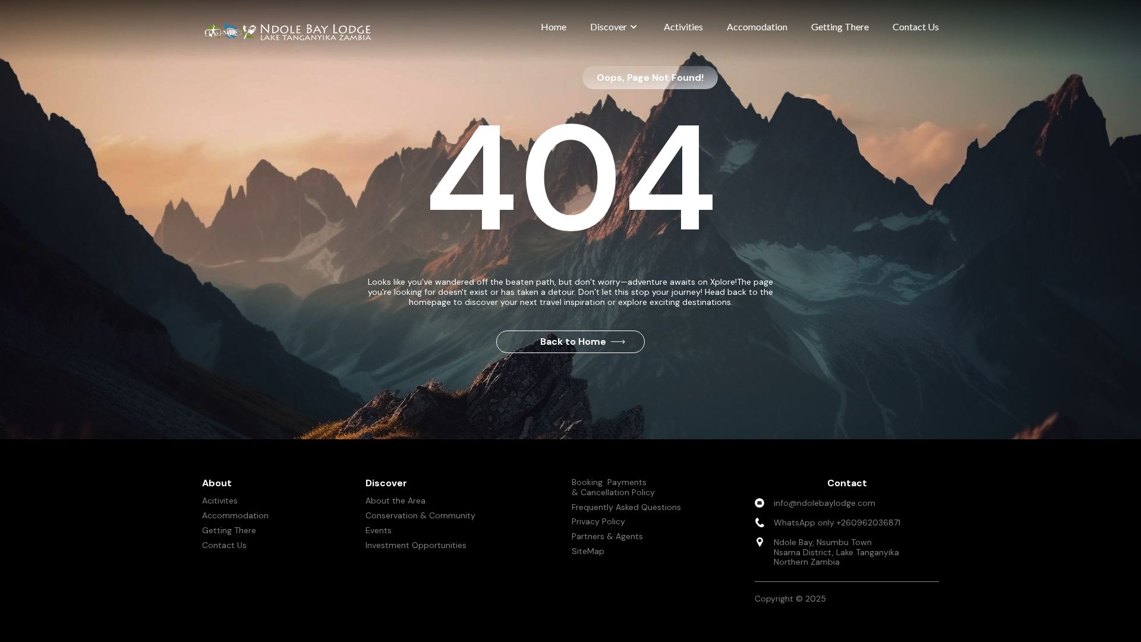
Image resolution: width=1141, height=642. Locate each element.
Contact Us (916, 26)
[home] (291, 31)
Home (553, 26)
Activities (683, 26)
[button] (615, 26)
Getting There (840, 26)
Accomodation (757, 26)
